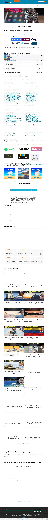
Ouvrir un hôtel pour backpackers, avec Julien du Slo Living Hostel (34, 406)
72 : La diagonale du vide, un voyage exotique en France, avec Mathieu (13, 120)
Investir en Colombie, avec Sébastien (34, 338)
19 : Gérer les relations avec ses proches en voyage (31, 117)
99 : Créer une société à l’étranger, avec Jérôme (10, 94)
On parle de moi (33, 514)
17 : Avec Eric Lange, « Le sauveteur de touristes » (31, 119)
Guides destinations (16, 511)
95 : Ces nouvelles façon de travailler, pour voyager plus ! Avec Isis (13, 98)
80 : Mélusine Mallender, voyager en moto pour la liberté (11, 111)
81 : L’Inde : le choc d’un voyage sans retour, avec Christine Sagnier (13, 110)
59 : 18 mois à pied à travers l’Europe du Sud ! (10, 132)
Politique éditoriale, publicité (19, 515)
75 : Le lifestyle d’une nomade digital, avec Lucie (10, 116)
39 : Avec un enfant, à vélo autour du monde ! (30, 98)
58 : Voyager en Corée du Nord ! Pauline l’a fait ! (10, 133)
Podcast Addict (39, 164)
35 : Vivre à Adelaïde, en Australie (29, 102)
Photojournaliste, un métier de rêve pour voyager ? (12, 354)
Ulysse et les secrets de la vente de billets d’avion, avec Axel (13, 320)
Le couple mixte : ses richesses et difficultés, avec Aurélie (34, 423)
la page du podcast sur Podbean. (31, 79)
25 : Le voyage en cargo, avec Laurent (29, 111)
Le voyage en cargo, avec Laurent (14, 406)
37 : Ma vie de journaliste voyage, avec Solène (30, 100)
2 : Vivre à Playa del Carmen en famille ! (29, 134)
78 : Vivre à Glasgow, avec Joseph (9, 113)
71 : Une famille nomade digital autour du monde (10, 121)
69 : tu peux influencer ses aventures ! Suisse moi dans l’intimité (12, 123)
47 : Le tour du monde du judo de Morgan (30, 90)
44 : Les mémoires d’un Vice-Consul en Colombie (30, 93)
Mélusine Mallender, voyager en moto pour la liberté (14, 285)
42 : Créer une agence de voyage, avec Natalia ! (30, 95)
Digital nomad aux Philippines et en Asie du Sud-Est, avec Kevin (14, 389)
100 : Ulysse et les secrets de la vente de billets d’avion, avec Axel (12, 93)
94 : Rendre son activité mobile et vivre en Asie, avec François (12, 99)
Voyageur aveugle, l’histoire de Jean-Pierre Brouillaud (13, 437)
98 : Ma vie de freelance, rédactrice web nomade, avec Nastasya (12, 95)
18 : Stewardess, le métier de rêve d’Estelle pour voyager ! (31, 118)
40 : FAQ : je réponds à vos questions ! (29, 97)
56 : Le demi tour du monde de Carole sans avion (11, 135)
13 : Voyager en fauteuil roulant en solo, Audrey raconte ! (31, 123)
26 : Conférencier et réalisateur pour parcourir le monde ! (31, 110)
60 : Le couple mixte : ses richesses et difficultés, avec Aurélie (12, 131)
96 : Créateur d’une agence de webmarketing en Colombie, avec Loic (13, 97)
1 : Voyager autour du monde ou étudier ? (30, 135)
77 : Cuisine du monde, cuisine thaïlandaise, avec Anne (11, 114)
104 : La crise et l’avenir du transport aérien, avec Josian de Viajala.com (13, 89)
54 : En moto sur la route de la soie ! (29, 83)
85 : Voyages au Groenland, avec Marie (9, 82)
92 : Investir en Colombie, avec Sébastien (10, 101)
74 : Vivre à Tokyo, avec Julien (8, 117)
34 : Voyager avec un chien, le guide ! (29, 103)
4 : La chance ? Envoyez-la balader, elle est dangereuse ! (31, 131)
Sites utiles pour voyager (26, 511)
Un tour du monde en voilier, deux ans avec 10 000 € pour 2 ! (34, 438)
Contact (37, 514)
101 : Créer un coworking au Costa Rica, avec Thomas (11, 92)
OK (24, 519)
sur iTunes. (28, 163)
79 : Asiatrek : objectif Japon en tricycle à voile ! (10, 112)
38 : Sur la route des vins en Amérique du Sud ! (30, 99)
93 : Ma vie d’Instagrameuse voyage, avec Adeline (11, 100)
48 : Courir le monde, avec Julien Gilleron (29, 89)
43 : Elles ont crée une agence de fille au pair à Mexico (31, 94)
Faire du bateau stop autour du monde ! (13, 303)
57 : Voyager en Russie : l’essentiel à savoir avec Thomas (11, 134)
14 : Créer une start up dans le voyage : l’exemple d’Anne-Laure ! (32, 122)
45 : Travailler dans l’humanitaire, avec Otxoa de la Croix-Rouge (32, 92)
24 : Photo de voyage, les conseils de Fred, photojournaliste (32, 112)
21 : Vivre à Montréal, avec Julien (28, 115)
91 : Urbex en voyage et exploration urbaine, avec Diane (11, 102)
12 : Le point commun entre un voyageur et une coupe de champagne (33, 124)
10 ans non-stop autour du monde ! (13, 423)
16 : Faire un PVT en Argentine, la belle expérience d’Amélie (32, 120)
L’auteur (10, 2)
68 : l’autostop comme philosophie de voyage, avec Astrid (12, 124)
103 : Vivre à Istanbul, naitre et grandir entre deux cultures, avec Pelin (13, 90)
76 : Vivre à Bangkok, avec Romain (9, 115)
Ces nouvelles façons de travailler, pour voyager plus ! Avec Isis (14, 338)
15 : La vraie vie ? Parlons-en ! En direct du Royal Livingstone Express (33, 121)
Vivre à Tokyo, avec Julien (34, 372)
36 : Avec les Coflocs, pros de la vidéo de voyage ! (31, 101)
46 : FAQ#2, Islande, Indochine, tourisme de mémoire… (31, 91)
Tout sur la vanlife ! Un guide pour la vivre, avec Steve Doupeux (33, 303)
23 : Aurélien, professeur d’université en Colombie (30, 113)
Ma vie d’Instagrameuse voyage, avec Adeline (34, 285)
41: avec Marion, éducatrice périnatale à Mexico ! (30, 96)
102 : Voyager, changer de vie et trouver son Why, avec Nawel (12, 91)
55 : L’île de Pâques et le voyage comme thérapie (30, 82)
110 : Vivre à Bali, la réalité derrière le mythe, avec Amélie (11, 83)
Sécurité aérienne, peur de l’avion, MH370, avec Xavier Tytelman (34, 355)
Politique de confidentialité (26, 515)
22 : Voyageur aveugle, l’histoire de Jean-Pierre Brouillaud (31, 114)
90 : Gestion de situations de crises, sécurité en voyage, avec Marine (13, 103)
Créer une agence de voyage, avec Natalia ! (14, 372)
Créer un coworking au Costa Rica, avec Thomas (33, 320)
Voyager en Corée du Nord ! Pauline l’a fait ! (34, 388)
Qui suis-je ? (5, 511)
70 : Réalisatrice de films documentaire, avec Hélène (11, 122)
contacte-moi (11, 455)
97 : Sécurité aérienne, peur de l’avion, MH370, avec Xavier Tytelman (13, 96)
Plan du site (40, 514)
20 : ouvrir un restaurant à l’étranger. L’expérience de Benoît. (32, 116)
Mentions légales (14, 515)
